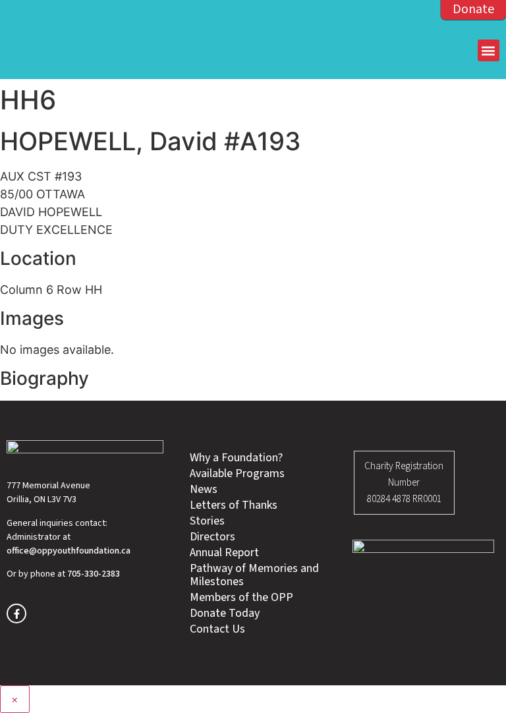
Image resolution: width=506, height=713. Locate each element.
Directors (212, 537)
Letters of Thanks (233, 505)
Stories (207, 521)
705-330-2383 (93, 574)
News (203, 490)
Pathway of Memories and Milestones (254, 575)
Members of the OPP (241, 598)
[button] (488, 50)
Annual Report (224, 553)
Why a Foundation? (236, 458)
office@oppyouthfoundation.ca (68, 550)
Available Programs (237, 474)
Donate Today (225, 613)
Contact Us (217, 629)
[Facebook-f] (16, 613)
